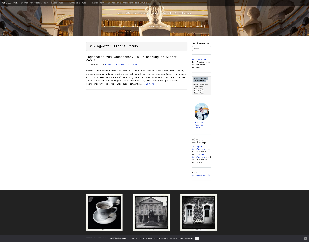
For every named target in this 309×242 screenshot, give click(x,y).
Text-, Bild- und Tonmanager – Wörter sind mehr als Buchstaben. (154, 13)
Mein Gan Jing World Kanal (200, 125)
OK (197, 238)
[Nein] (305, 238)
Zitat (135, 64)
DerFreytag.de (199, 59)
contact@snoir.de (201, 175)
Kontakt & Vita (78, 3)
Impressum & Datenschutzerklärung (128, 3)
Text (128, 64)
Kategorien (58, 3)
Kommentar (119, 64)
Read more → (149, 84)
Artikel (108, 64)
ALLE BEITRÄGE (10, 3)
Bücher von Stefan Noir (34, 3)
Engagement (98, 3)
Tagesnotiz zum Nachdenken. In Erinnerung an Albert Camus (131, 58)
